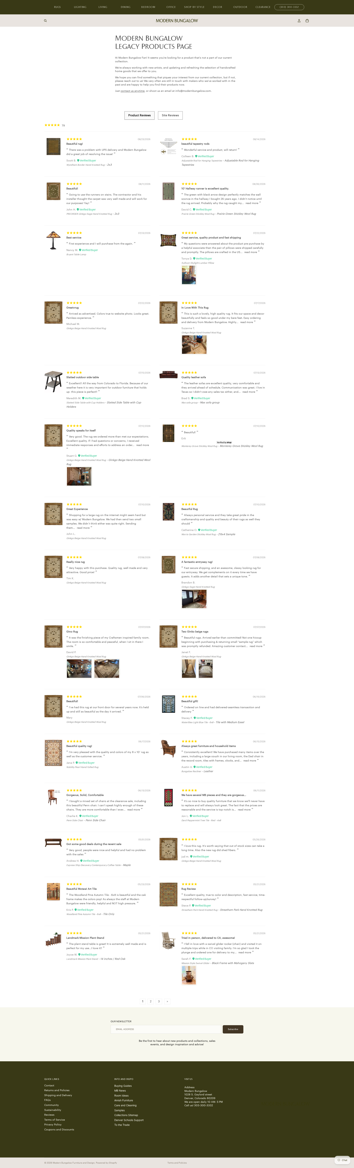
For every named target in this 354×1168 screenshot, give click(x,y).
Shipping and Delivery (58, 1095)
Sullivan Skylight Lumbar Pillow (197, 263)
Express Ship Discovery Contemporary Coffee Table (93, 865)
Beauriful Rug (189, 509)
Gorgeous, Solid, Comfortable (85, 795)
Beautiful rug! (74, 144)
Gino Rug (72, 631)
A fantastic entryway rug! (197, 562)
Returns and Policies (57, 1090)
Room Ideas (121, 1095)
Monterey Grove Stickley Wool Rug (199, 446)
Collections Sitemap (126, 1115)
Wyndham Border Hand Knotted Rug (85, 165)
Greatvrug (72, 307)
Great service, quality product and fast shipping (211, 237)
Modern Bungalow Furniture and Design (74, 1163)
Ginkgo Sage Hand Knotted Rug (198, 587)
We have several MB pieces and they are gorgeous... (213, 795)
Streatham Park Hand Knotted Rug (199, 910)
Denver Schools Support (129, 1120)
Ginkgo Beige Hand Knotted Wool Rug (86, 328)
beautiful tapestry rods (195, 144)
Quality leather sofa (193, 377)
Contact (49, 1085)
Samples (119, 1110)
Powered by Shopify (106, 1163)
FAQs (47, 1100)
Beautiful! (72, 188)
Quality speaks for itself (81, 430)
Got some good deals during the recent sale (93, 844)
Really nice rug (75, 562)
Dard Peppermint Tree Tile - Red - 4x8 (201, 820)
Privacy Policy (53, 1124)
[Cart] (307, 21)
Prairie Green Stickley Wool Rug (197, 214)
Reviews (49, 1115)
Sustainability (52, 1110)
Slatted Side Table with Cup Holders (85, 403)
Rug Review (188, 889)
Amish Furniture (123, 1100)
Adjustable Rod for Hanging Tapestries (201, 161)
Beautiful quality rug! (79, 746)
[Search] (45, 21)
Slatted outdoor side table (82, 377)
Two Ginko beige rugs (194, 631)
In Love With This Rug (195, 307)
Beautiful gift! (189, 701)
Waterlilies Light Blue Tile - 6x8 (197, 722)
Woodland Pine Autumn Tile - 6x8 (83, 914)
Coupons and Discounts (59, 1129)
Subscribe (233, 1029)
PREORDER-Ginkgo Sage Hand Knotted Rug (89, 214)
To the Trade (122, 1124)
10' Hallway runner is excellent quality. (205, 188)
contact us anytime (133, 91)
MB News (120, 1090)
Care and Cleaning (125, 1105)
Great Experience (77, 509)
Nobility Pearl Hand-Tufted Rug (82, 767)
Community (51, 1105)
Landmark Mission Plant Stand (85, 938)
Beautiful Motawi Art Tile (81, 889)
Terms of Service (54, 1120)
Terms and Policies (177, 1162)
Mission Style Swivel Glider (195, 963)
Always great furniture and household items (208, 746)
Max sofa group (189, 403)
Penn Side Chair (74, 820)
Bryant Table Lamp (76, 254)
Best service (73, 237)
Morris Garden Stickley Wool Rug (198, 534)
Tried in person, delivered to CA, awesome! (208, 938)
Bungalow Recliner (191, 771)
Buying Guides (123, 1085)
